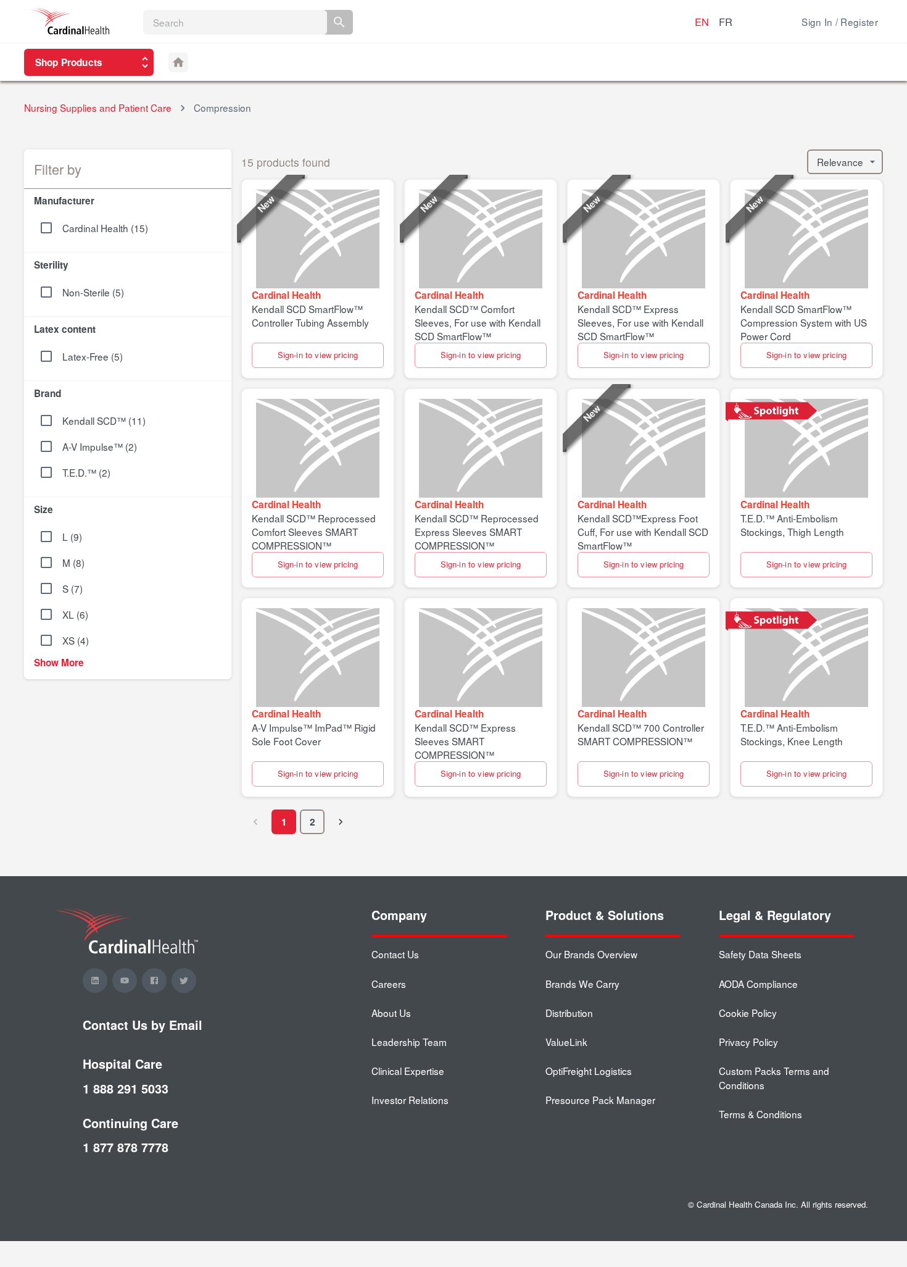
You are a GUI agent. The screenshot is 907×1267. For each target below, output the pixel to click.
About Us (391, 1012)
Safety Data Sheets (760, 954)
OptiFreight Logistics (588, 1070)
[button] (127, 198)
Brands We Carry (582, 983)
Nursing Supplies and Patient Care (98, 107)
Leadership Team (409, 1041)
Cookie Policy (748, 1012)
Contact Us (395, 954)
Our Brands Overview (591, 954)
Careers (388, 983)
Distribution (569, 1012)
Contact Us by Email (142, 1025)
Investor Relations (410, 1099)
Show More (59, 662)
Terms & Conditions (760, 1114)
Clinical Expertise (407, 1070)
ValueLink (566, 1041)
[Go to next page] (340, 821)
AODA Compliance (758, 983)
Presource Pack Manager (600, 1099)
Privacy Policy (748, 1041)
